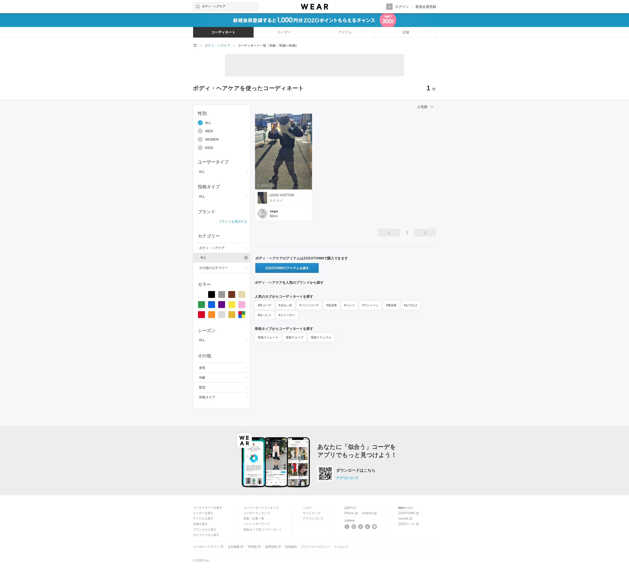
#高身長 (391, 305)
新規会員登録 (425, 7)
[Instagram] (354, 526)
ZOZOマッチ (406, 524)
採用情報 (271, 546)
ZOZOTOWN (406, 513)
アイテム (345, 32)
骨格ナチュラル (321, 337)
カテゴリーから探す (206, 535)
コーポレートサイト (206, 546)
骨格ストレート (268, 337)
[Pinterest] (374, 526)
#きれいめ (285, 305)
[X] (347, 526)
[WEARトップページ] (195, 45)
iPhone (349, 513)
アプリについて (347, 478)
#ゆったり (264, 315)
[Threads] (360, 526)
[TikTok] (367, 526)
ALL (208, 123)
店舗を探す (200, 524)
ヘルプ (307, 507)
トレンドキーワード (256, 524)
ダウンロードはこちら (355, 470)
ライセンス (341, 546)
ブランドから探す (204, 529)
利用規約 (291, 546)
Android (367, 513)
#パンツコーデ (309, 305)
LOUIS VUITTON (281, 195)
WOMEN (212, 139)
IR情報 (252, 546)
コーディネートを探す (207, 507)
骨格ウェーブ (294, 337)
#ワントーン (370, 305)
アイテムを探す (203, 518)
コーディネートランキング (261, 507)
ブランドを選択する (232, 221)
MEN (209, 131)
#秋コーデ (264, 305)
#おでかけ (410, 305)
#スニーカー (287, 315)
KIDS (209, 148)
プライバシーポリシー (315, 546)
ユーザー (284, 32)
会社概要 (234, 546)
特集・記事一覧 (253, 518)
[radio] (201, 294)
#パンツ (349, 305)
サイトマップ (311, 513)
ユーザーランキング (256, 513)
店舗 (405, 32)
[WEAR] (314, 7)
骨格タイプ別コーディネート (262, 529)
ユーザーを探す (203, 513)
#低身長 (331, 305)
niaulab (403, 518)
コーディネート (223, 32)
